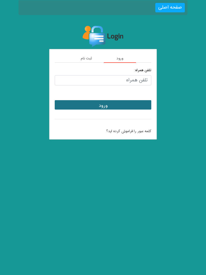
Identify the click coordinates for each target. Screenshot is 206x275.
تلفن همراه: (142, 70)
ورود (119, 58)
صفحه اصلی (170, 7)
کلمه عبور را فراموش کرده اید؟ (128, 131)
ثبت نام (86, 58)
